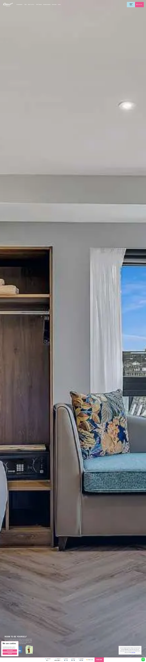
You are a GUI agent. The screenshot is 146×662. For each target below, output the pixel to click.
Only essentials (10, 650)
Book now (140, 4)
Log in (131, 5)
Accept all (10, 653)
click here (133, 652)
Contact (59, 4)
